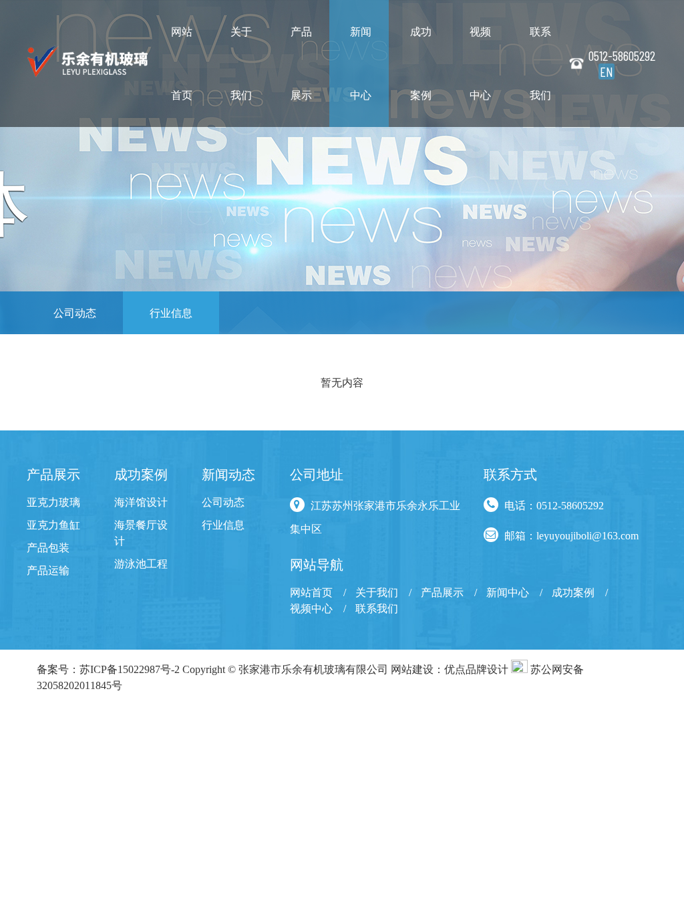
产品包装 (48, 547)
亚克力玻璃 (53, 502)
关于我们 (241, 63)
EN (606, 71)
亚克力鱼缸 (53, 524)
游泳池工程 (141, 563)
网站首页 (181, 63)
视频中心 (480, 63)
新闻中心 (360, 63)
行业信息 (171, 312)
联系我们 (540, 63)
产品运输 (48, 570)
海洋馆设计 (141, 502)
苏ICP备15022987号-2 (129, 669)
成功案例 (421, 63)
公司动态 (74, 312)
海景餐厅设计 (141, 532)
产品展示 (301, 63)
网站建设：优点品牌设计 (449, 669)
